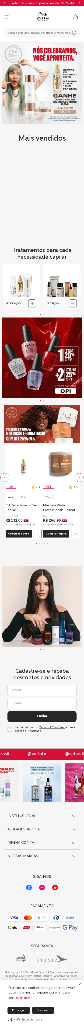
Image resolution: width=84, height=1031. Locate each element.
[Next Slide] (79, 2)
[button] (25, 1020)
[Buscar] (74, 33)
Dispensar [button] (43, 1010)
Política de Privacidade (27, 731)
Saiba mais (23, 998)
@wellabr (34, 753)
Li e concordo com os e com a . (44, 729)
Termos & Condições (52, 727)
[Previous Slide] (4, 2)
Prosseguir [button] (18, 1010)
